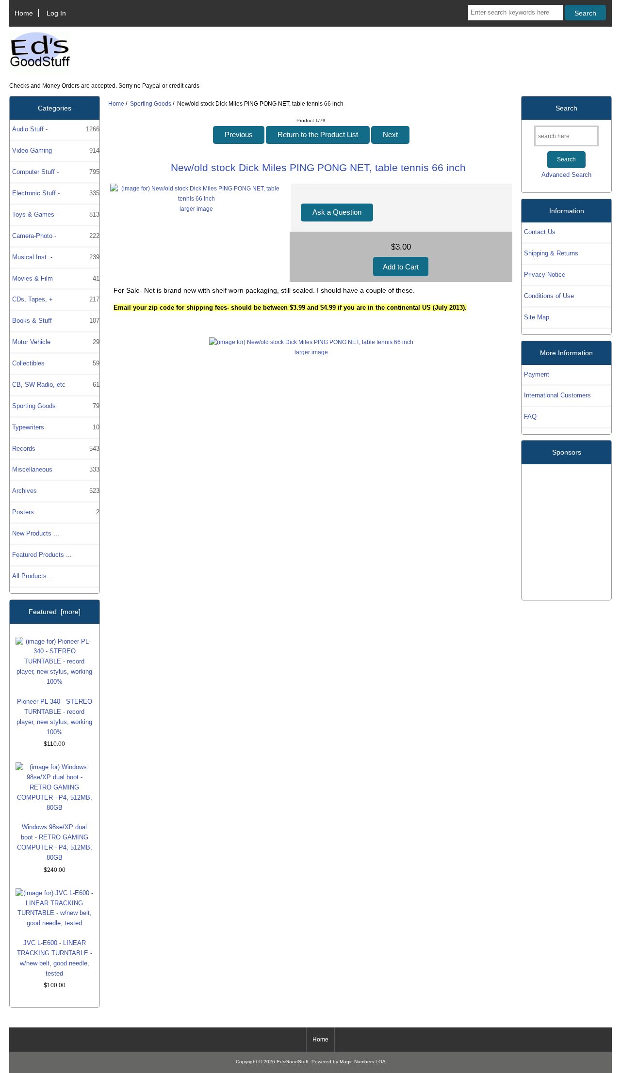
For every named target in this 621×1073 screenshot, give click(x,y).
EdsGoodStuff (293, 1061)
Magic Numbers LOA (363, 1061)
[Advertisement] (567, 528)
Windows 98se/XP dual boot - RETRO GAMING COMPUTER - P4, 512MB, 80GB (54, 842)
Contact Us (540, 232)
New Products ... (35, 533)
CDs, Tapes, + (55, 299)
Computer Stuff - (55, 171)
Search (566, 108)
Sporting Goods (150, 103)
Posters (55, 512)
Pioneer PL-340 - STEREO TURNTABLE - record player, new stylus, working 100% (54, 717)
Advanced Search (566, 174)
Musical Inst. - (55, 257)
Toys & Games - (55, 214)
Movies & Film (55, 278)
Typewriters (55, 427)
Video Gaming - (55, 150)
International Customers (557, 395)
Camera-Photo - (55, 235)
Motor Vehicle (55, 342)
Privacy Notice (544, 274)
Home (24, 13)
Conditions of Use (549, 296)
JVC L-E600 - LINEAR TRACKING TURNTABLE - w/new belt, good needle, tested (54, 958)
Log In (56, 13)
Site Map (536, 317)
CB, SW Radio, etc (55, 384)
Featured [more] (55, 611)
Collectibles (55, 363)
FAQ (530, 416)
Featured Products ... (42, 554)
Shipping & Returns (551, 253)
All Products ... (33, 576)
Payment (536, 374)
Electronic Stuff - (55, 193)
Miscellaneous (55, 469)
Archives (55, 490)
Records (55, 448)
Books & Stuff (55, 320)
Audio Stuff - (55, 129)
